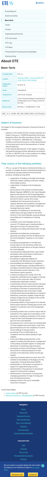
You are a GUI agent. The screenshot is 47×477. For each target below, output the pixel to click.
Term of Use (23, 452)
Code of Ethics (11, 393)
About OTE (9, 61)
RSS (23, 445)
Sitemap (23, 459)
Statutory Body (10, 56)
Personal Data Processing (23, 456)
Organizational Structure (14, 34)
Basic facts (9, 20)
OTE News (9, 47)
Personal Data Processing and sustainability (21, 52)
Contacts (23, 449)
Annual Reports (10, 11)
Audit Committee (11, 16)
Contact (8, 29)
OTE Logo (8, 43)
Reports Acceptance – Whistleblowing (19, 395)
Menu (41, 3)
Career (7, 25)
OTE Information (11, 38)
